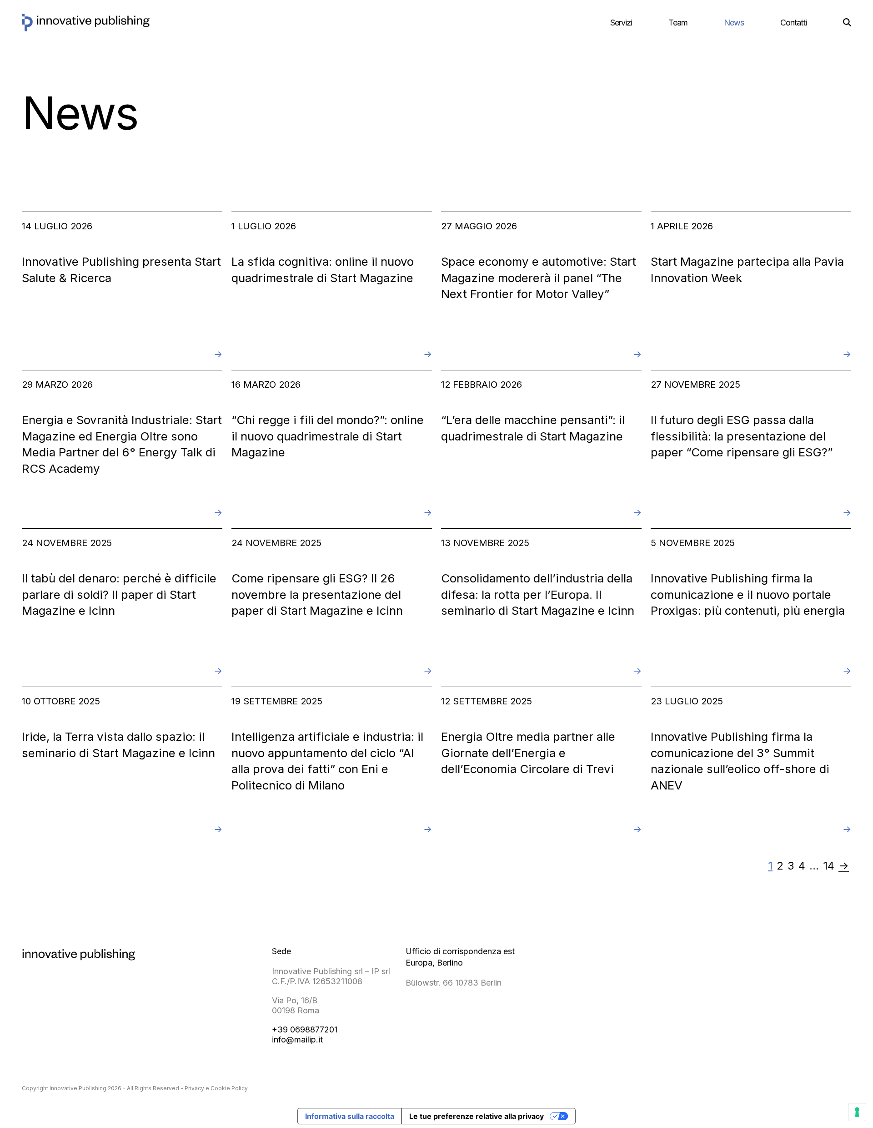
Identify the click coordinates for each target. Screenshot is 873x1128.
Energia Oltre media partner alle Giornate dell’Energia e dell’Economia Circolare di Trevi (528, 752)
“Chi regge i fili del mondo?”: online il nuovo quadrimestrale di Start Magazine (327, 436)
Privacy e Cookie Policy (216, 1088)
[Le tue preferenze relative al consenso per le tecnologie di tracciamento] (857, 1112)
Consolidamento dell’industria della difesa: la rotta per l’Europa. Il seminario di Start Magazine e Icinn (537, 594)
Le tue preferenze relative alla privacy (476, 1116)
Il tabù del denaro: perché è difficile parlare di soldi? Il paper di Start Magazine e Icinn (119, 594)
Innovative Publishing (78, 1088)
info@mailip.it (297, 1039)
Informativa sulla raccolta (349, 1116)
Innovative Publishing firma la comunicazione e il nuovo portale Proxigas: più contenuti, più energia (748, 594)
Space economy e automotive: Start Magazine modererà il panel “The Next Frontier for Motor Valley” (538, 277)
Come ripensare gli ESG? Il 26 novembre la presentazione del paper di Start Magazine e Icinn (317, 594)
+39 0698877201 (304, 1029)
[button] (847, 22)
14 (830, 866)
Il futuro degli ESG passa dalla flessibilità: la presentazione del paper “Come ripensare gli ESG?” (742, 436)
